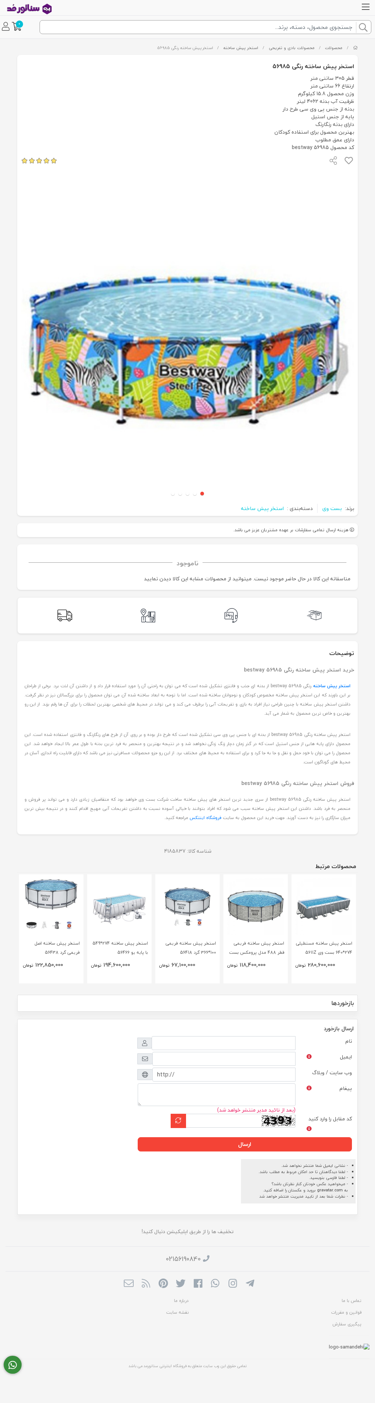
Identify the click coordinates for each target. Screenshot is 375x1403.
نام (348, 1041)
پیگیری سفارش (347, 1324)
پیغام (345, 1088)
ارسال (244, 1144)
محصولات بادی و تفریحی (292, 47)
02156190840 (183, 1259)
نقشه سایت (177, 1312)
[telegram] (250, 1284)
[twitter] (181, 1284)
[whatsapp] (215, 1284)
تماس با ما (351, 1301)
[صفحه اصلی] (355, 47)
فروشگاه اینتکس (206, 818)
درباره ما (181, 1301)
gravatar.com (330, 1190)
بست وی (332, 508)
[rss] (146, 1284)
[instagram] (233, 1284)
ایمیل (346, 1056)
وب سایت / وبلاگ (332, 1072)
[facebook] (198, 1284)
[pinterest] (163, 1284)
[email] (129, 1284)
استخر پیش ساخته (240, 47)
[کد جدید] (178, 1121)
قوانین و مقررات (346, 1312)
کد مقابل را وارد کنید (330, 1118)
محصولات (333, 47)
